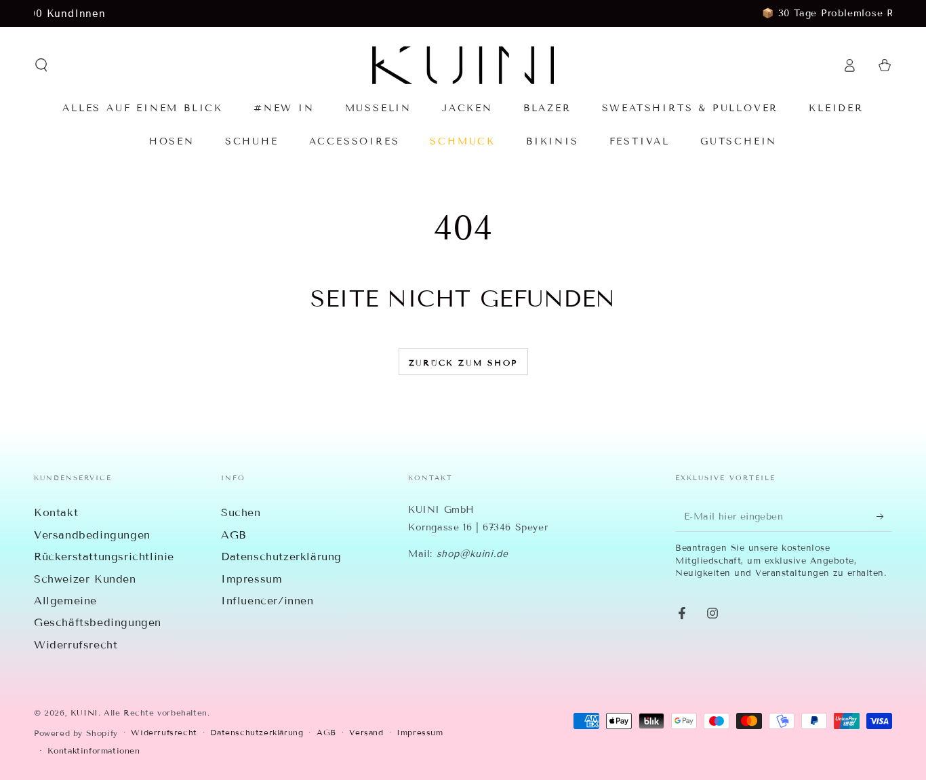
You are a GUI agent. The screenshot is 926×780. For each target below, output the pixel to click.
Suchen (241, 512)
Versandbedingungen (92, 534)
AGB (234, 534)
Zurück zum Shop (463, 362)
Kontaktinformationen (93, 750)
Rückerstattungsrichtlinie (104, 556)
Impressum (251, 578)
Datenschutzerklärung (281, 556)
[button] (41, 65)
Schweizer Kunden (85, 578)
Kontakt (56, 512)
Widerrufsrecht (75, 644)
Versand (366, 732)
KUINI (84, 712)
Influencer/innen (267, 600)
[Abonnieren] (884, 516)
